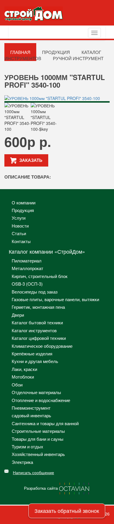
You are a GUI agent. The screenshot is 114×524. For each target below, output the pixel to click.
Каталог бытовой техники (37, 322)
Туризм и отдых (27, 446)
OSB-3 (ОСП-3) (27, 284)
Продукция (23, 210)
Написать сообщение (33, 472)
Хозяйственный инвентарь (38, 454)
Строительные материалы (38, 431)
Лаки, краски (24, 369)
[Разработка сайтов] (74, 488)
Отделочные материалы (36, 392)
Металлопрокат (27, 268)
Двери (18, 315)
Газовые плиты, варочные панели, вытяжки (55, 299)
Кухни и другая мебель (35, 361)
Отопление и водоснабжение (41, 400)
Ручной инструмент (78, 58)
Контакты (21, 241)
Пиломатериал (27, 260)
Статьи (19, 233)
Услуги (18, 218)
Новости (20, 226)
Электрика (22, 462)
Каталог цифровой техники (39, 338)
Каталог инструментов (34, 330)
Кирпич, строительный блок (40, 276)
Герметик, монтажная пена (38, 307)
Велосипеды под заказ (35, 292)
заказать (30, 160)
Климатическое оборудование (42, 346)
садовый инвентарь (31, 415)
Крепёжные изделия (32, 353)
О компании (23, 202)
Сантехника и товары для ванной (45, 423)
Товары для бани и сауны (37, 439)
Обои (17, 384)
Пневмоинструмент (31, 408)
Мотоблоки (23, 377)
